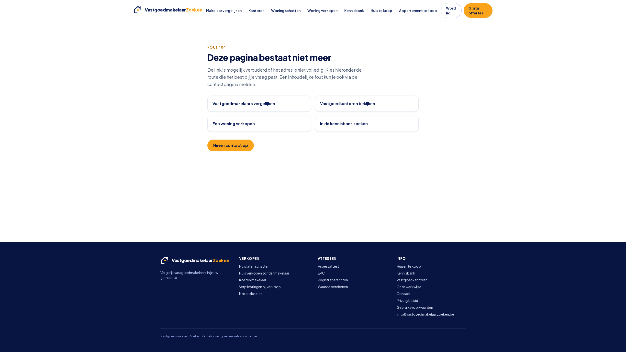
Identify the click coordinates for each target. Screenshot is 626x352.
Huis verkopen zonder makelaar (264, 273)
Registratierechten (333, 280)
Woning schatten (286, 10)
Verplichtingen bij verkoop (260, 287)
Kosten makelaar (252, 280)
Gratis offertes (476, 10)
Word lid (451, 10)
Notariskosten (251, 293)
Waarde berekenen (333, 287)
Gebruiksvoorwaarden (415, 307)
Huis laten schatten (254, 266)
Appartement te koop (418, 10)
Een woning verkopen (233, 123)
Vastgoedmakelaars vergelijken (243, 103)
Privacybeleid (407, 300)
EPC (321, 273)
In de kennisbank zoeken (344, 123)
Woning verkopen (322, 10)
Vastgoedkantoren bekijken (347, 103)
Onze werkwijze (409, 287)
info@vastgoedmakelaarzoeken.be (425, 314)
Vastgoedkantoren (412, 280)
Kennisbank (354, 10)
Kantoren (256, 10)
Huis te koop (381, 10)
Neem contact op (230, 145)
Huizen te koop (409, 266)
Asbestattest (328, 266)
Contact (404, 293)
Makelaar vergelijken (224, 10)
